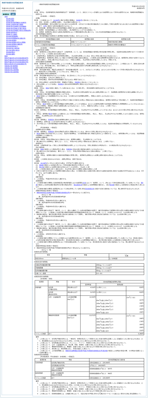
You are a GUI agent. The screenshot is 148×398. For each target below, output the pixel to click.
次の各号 (56, 20)
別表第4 (69, 149)
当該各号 (79, 20)
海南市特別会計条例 (53, 192)
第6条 (41, 165)
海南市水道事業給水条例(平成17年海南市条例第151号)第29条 (86, 351)
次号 (44, 26)
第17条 (41, 167)
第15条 (111, 185)
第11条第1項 (78, 185)
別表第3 (51, 119)
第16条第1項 (89, 189)
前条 (47, 88)
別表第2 (60, 84)
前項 (38, 96)
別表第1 (77, 82)
